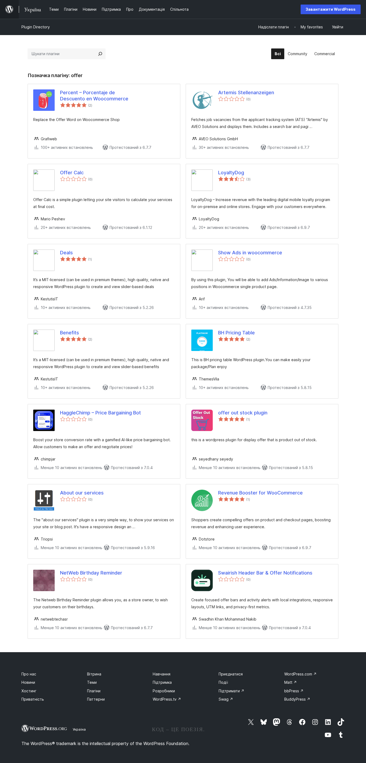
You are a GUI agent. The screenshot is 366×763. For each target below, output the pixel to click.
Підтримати (231, 691)
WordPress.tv (167, 699)
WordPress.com (300, 674)
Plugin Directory (35, 27)
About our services (82, 493)
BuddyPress (297, 699)
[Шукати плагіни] (100, 53)
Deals (66, 252)
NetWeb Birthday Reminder (91, 573)
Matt (290, 682)
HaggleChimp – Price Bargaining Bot (100, 413)
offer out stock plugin (242, 413)
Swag (226, 699)
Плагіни (93, 691)
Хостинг (28, 691)
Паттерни (96, 699)
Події (223, 682)
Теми (92, 682)
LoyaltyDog (231, 172)
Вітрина (94, 674)
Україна (79, 729)
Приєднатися (231, 674)
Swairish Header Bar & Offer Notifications (265, 573)
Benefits (69, 332)
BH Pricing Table (236, 332)
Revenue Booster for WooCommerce (260, 493)
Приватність (32, 699)
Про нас (28, 674)
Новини (28, 682)
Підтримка (162, 682)
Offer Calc (72, 172)
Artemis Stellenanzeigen (246, 92)
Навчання (161, 674)
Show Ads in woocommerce (250, 252)
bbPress (294, 691)
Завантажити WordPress (331, 9)
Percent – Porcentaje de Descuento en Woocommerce (94, 95)
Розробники (164, 691)
